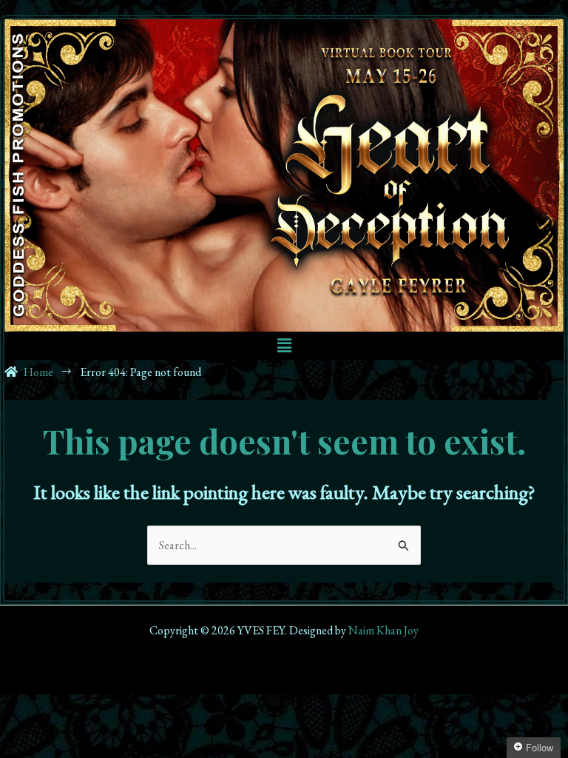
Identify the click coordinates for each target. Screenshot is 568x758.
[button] (284, 346)
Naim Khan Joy (383, 630)
